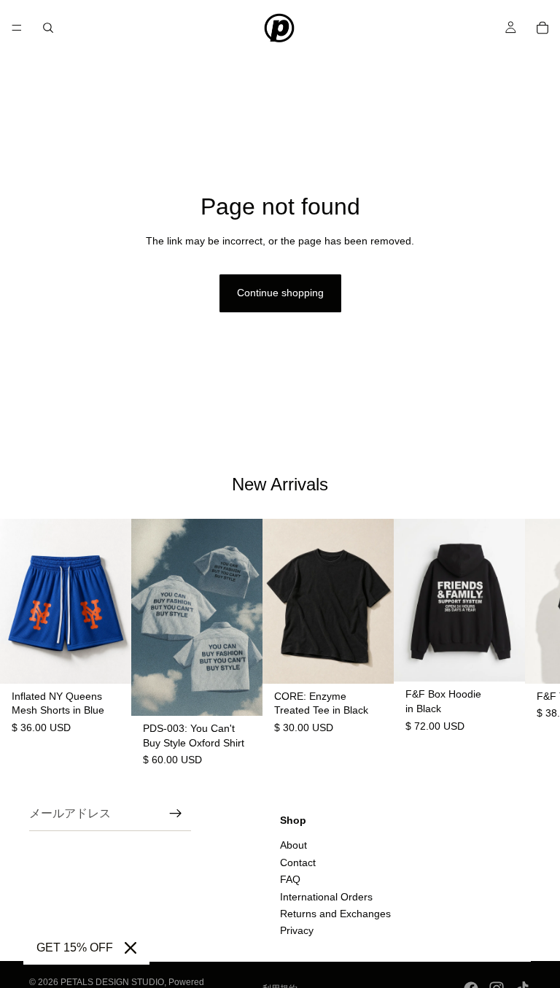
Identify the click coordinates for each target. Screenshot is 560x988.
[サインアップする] (175, 813)
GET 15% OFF (74, 947)
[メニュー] (17, 28)
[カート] (542, 28)
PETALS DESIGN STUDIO (112, 982)
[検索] (48, 28)
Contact (298, 862)
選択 (121, 660)
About (293, 845)
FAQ (290, 879)
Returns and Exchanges (335, 913)
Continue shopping (280, 292)
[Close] (130, 948)
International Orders (326, 896)
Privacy (297, 930)
